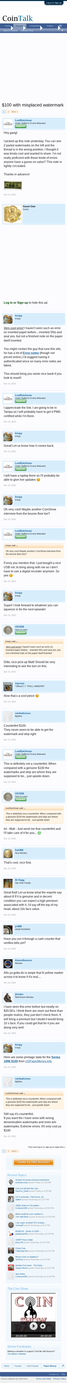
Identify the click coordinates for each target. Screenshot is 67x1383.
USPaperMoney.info (38, 1061)
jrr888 (18, 926)
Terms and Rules (43, 1379)
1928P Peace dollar (24, 1240)
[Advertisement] (33, 68)
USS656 (19, 626)
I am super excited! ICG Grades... (30, 1223)
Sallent (18, 1199)
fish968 (19, 850)
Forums (20, 26)
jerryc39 (19, 1242)
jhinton (19, 994)
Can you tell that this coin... (27, 1188)
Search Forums (10, 30)
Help (63, 1374)
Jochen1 (19, 1259)
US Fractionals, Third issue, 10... (30, 1197)
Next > (15, 112)
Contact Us (54, 1374)
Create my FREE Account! (34, 1162)
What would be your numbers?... (30, 1214)
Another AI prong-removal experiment (32, 1180)
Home (7, 26)
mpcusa (19, 683)
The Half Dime (21, 1217)
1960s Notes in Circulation (27, 1205)
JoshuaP (19, 1225)
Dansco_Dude (21, 1191)
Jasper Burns (21, 1268)
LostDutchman (23, 120)
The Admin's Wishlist (16, 1354)
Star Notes (20, 1274)
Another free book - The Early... (29, 1265)
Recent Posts (27, 30)
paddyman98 (21, 1234)
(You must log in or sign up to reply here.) (46, 1147)
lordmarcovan (21, 1182)
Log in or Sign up (53, 3)
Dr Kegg (19, 880)
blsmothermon (23, 960)
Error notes (31, 353)
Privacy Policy (59, 1379)
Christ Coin (20, 1248)
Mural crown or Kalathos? (27, 1257)
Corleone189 (21, 1208)
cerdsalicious (23, 713)
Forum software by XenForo (14, 1379)
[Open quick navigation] (63, 1366)
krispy (18, 315)
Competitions (35, 26)
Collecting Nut (21, 1251)
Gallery (50, 26)
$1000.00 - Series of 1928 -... (28, 1231)
